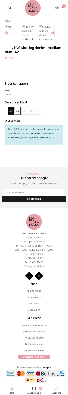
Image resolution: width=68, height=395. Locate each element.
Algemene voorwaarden (34, 325)
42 (10, 110)
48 (31, 110)
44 (17, 110)
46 (24, 110)
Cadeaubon (34, 309)
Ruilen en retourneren (34, 331)
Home (11, 392)
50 (38, 110)
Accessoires (34, 297)
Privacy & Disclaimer (34, 337)
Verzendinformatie (34, 350)
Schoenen (34, 303)
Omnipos (46, 367)
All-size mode (34, 290)
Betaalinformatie (34, 344)
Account (56, 392)
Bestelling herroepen (34, 356)
